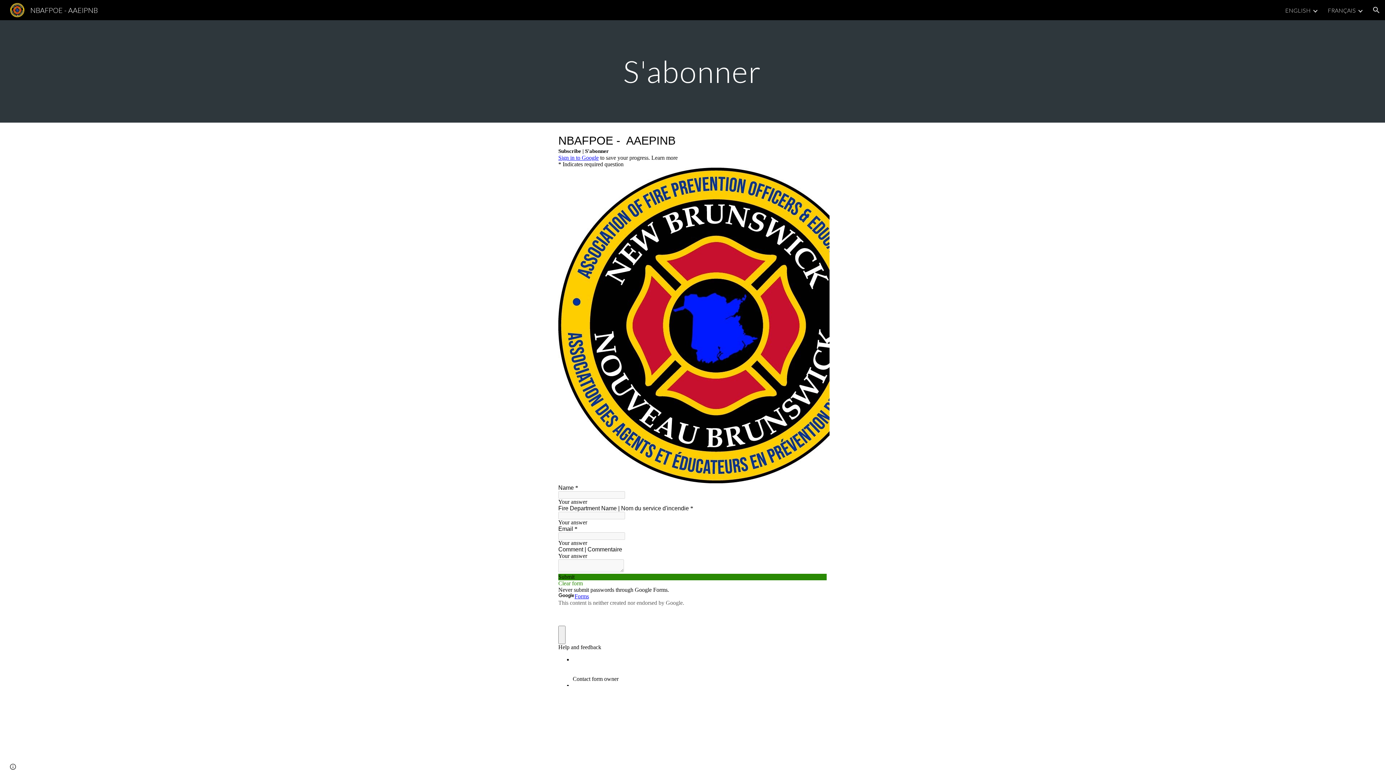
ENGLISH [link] (1298, 10)
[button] (1376, 10)
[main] (692, 71)
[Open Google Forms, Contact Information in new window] (815, 140)
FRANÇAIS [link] (1342, 10)
